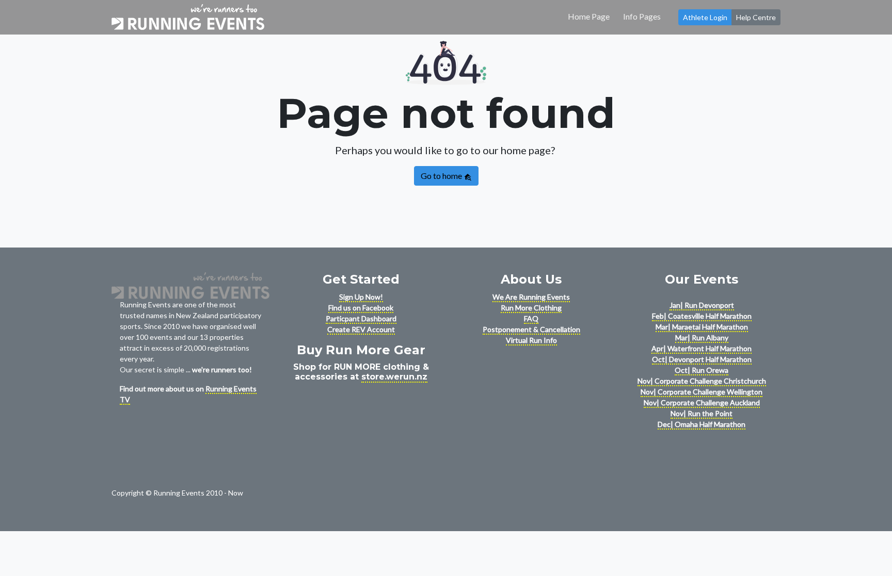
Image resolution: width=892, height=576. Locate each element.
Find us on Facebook (360, 307)
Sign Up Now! (361, 296)
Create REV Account (361, 329)
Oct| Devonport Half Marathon (702, 359)
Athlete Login (705, 17)
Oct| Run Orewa (701, 370)
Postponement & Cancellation (531, 329)
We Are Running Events (531, 296)
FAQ (531, 318)
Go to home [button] (442, 175)
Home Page (589, 16)
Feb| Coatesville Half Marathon (702, 315)
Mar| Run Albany (701, 337)
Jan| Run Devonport (702, 305)
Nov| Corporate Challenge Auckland (702, 402)
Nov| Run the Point (701, 413)
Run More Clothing (531, 307)
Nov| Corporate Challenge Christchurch (702, 380)
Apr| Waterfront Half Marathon (701, 348)
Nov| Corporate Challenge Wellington (701, 391)
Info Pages (642, 16)
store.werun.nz (394, 377)
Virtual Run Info (531, 340)
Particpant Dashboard (361, 318)
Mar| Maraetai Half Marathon (702, 326)
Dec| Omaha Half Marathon (701, 424)
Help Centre (756, 17)
